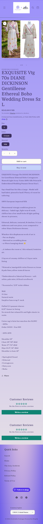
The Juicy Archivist (12, 466)
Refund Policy (10, 476)
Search (7, 456)
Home (6, 461)
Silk (5, 144)
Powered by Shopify (31, 519)
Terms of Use (9, 481)
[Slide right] (26, 65)
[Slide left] (16, 65)
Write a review (21, 412)
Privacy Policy (10, 471)
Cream (6, 136)
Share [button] (6, 376)
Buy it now (21, 168)
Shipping (12, 113)
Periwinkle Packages (17, 519)
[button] (4, 7)
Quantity (5, 149)
